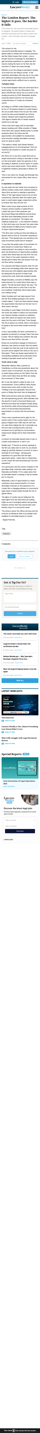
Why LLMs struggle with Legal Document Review (19, 739)
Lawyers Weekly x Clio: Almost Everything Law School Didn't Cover (20, 727)
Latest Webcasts (12, 691)
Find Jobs (20, 831)
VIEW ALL (20, 681)
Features (6, 533)
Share (36, 43)
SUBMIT (20, 613)
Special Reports (15, 754)
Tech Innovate (8, 717)
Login (17, 2)
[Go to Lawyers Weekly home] (20, 7)
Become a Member (30, 2)
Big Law (4, 15)
